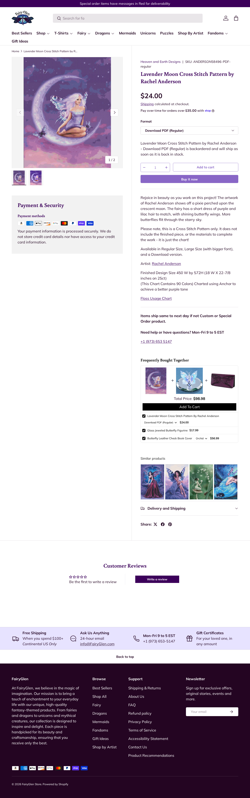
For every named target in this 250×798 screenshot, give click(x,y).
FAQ (132, 705)
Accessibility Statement (148, 738)
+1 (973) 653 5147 (156, 341)
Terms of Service (142, 730)
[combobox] (128, 18)
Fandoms (216, 33)
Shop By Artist (190, 33)
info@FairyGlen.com (97, 644)
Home (15, 51)
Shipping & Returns (144, 688)
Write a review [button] (157, 579)
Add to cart (205, 167)
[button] (236, 18)
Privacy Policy (140, 721)
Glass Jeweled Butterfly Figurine (167, 430)
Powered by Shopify (55, 784)
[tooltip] (152, 482)
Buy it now (189, 179)
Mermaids (127, 33)
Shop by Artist (104, 747)
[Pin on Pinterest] (170, 524)
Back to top (125, 657)
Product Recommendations (151, 755)
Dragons (102, 33)
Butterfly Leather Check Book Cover (169, 438)
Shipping (147, 104)
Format (146, 121)
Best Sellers (22, 33)
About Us (136, 696)
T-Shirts (61, 33)
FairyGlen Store (31, 784)
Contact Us (137, 747)
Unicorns (148, 33)
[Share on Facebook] (162, 524)
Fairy (81, 33)
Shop (40, 33)
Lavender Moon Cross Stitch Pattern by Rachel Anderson (51, 51)
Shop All (99, 696)
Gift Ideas (20, 41)
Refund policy (140, 713)
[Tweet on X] (155, 524)
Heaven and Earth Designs (161, 62)
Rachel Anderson (166, 263)
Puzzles (166, 33)
